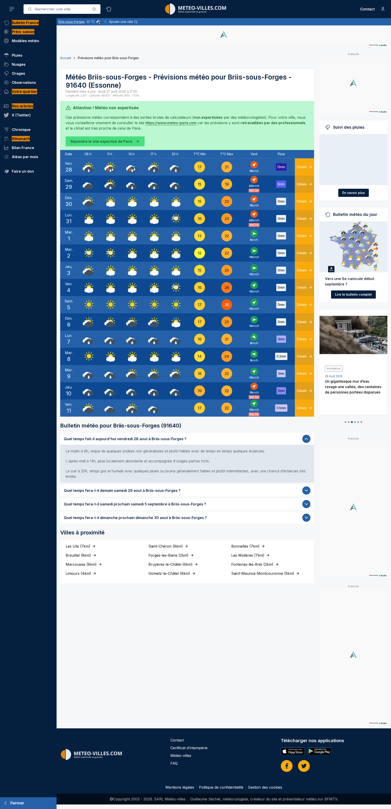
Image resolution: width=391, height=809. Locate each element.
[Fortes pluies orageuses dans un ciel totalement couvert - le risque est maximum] (131, 167)
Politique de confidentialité (221, 787)
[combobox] (62, 9)
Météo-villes (180, 755)
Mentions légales (179, 787)
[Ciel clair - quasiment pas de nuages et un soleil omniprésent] (88, 304)
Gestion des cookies (265, 787)
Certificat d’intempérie (188, 748)
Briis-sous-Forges (71, 22)
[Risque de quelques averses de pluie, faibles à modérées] (88, 167)
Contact (367, 9)
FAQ (174, 763)
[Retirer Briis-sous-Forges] (105, 22)
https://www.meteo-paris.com (170, 123)
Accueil (65, 58)
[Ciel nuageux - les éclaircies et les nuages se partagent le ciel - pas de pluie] (109, 201)
